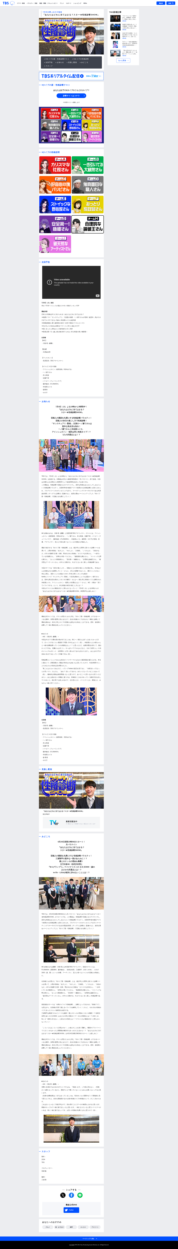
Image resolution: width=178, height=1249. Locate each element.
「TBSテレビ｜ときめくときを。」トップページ (6, 3)
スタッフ (49, 66)
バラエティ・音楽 (32, 3)
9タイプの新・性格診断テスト (57, 59)
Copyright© (72, 1244)
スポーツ (68, 3)
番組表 (161, 3)
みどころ (84, 62)
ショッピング (77, 3)
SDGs (85, 3)
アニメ (62, 3)
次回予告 (49, 62)
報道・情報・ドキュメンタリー (48, 3)
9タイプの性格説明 (81, 59)
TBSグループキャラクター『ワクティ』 (12, 3)
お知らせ (60, 62)
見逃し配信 (72, 62)
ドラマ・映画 (21, 3)
